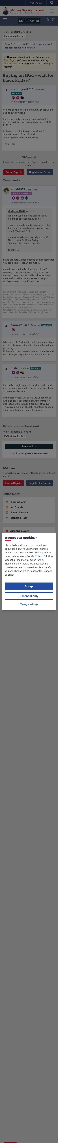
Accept (29, 586)
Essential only (29, 596)
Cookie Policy (34, 556)
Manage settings (29, 604)
